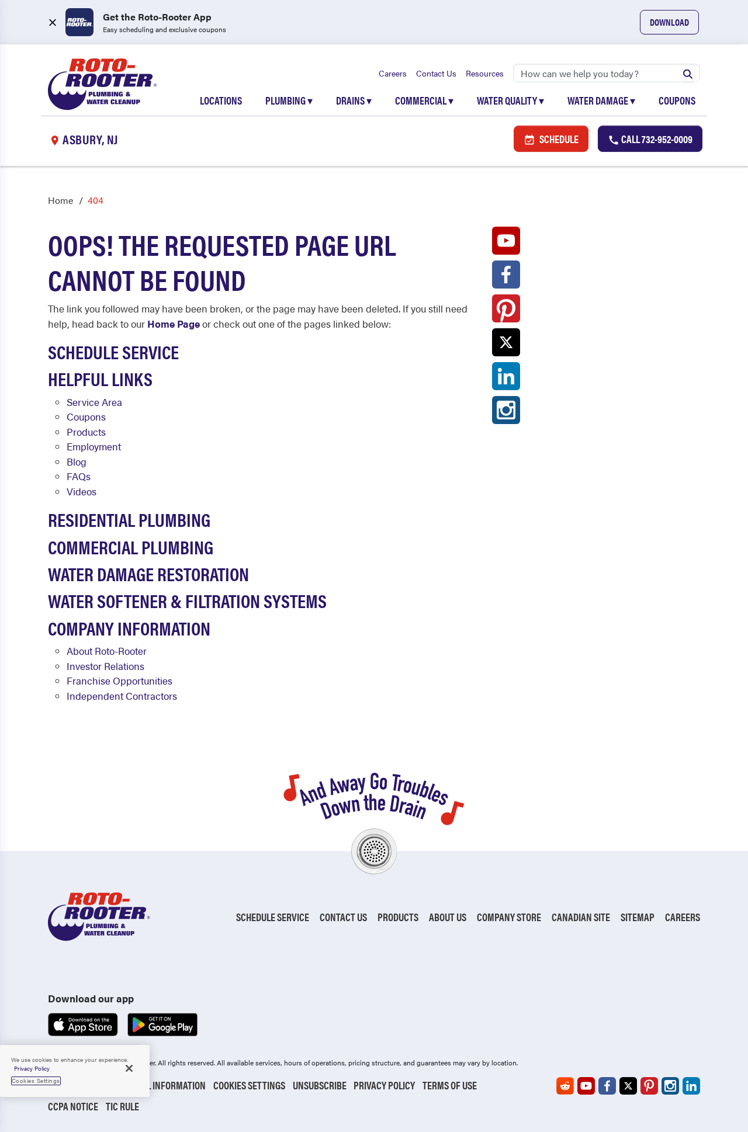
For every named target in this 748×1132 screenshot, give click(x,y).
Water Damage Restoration (148, 573)
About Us (447, 916)
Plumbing (289, 100)
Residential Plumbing (129, 519)
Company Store (509, 916)
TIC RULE (122, 1106)
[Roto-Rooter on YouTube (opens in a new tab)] (506, 244)
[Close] (129, 1068)
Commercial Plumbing (130, 546)
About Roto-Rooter (107, 651)
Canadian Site (581, 916)
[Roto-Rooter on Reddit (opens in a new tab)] (565, 1086)
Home (60, 200)
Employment (94, 446)
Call (655, 138)
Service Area (94, 402)
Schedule (558, 138)
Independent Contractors (122, 696)
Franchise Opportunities (119, 680)
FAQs (79, 476)
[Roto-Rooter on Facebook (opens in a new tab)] (506, 277)
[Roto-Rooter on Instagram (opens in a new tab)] (506, 413)
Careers (393, 73)
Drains (354, 100)
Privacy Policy (384, 1085)
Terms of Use (450, 1085)
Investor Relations (105, 666)
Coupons (677, 100)
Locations (221, 100)
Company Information (129, 627)
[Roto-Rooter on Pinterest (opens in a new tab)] (506, 311)
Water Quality (510, 100)
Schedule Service (113, 351)
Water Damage (601, 100)
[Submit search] (687, 73)
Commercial (424, 100)
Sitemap (637, 916)
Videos (81, 491)
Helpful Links (100, 378)
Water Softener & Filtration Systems (187, 600)
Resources (485, 73)
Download (669, 22)
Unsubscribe (320, 1085)
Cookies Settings (249, 1085)
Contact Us (436, 73)
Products (86, 432)
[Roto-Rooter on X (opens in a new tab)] (506, 345)
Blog (76, 461)
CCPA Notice (73, 1106)
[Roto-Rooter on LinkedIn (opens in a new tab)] (506, 379)
